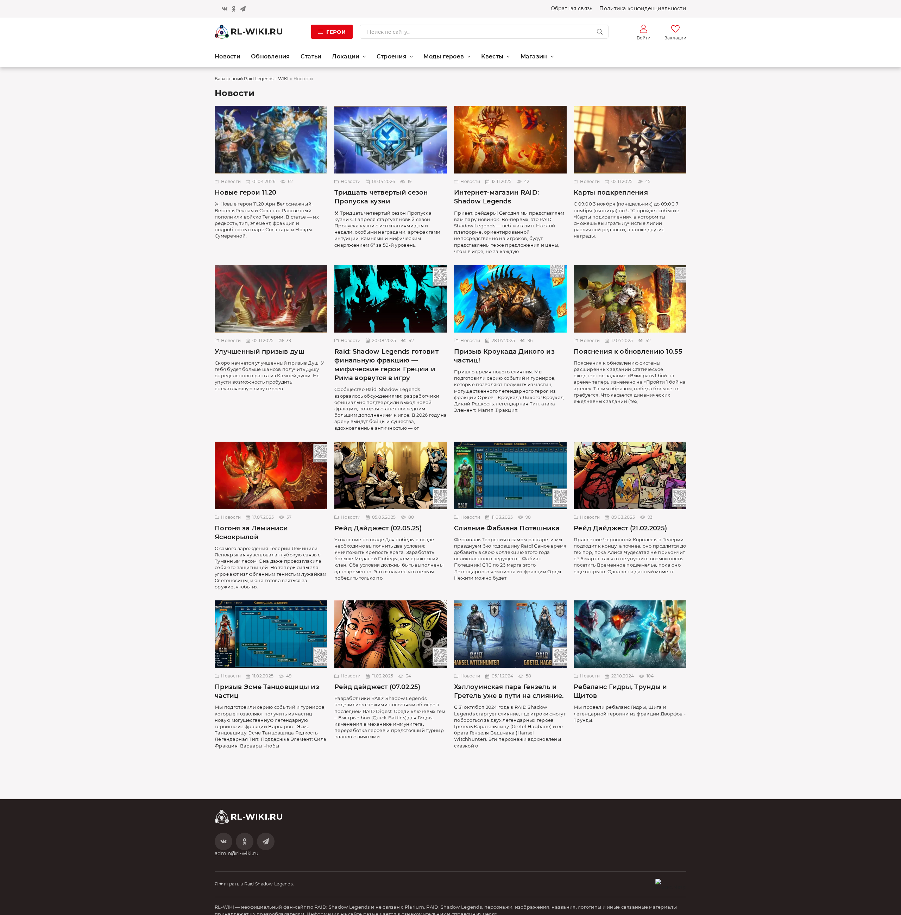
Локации (345, 56)
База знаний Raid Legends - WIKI (252, 78)
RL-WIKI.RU (257, 31)
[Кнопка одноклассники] (234, 9)
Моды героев (443, 56)
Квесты (492, 56)
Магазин (534, 56)
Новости (227, 56)
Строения (392, 56)
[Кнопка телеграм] (243, 9)
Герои (336, 32)
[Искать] (600, 32)
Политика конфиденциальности (642, 8)
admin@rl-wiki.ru (236, 853)
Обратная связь (572, 8)
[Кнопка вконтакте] (224, 9)
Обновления (270, 56)
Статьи (311, 56)
